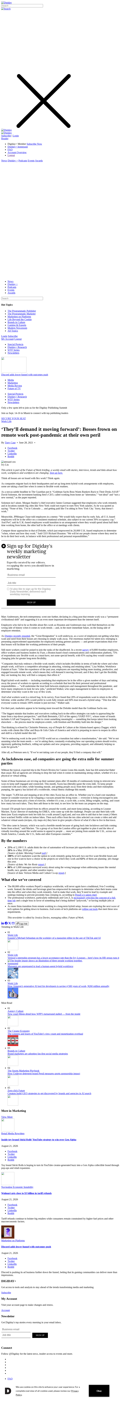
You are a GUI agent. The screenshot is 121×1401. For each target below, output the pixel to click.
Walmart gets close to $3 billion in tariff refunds (26, 1193)
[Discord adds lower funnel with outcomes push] (7, 1237)
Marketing (13, 382)
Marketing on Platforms (19, 316)
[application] (60, 1391)
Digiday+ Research (17, 347)
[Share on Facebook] (6, 923)
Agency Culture (15, 1011)
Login (16, 135)
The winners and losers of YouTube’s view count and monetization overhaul (45, 1033)
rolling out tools (90, 909)
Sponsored (13, 963)
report (41, 864)
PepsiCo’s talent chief (86, 895)
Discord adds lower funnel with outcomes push (24, 374)
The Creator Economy (19, 1031)
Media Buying (15, 385)
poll (44, 853)
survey (85, 649)
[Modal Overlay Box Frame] (60, 576)
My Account (7, 339)
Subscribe (6, 135)
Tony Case (10, 442)
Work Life (6, 421)
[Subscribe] (6, 133)
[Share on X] (9, 923)
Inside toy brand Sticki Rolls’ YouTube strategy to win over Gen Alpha (38, 1139)
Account (5, 1310)
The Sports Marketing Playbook (23, 1070)
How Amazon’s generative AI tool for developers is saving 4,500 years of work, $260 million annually (58, 986)
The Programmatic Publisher (22, 311)
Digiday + (13, 160)
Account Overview (17, 152)
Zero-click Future (16, 1090)
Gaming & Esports (17, 325)
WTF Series (14, 350)
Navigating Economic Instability (17, 1187)
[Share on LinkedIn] (2, 923)
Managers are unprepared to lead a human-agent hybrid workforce (40, 966)
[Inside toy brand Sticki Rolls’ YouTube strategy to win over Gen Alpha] (7, 1130)
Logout (11, 155)
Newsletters (13, 353)
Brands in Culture (16, 322)
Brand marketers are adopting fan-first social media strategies (38, 1053)
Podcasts (22, 160)
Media (11, 380)
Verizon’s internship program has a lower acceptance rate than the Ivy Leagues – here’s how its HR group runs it (63, 957)
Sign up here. (56, 473)
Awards (39, 160)
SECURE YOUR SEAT (13, 418)
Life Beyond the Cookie (20, 319)
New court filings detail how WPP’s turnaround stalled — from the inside (44, 1014)
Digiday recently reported (17, 636)
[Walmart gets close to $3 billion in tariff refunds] (7, 1184)
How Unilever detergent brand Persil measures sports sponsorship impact (44, 1073)
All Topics (13, 330)
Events (31, 160)
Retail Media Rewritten (12, 1133)
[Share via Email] (13, 923)
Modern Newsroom (17, 328)
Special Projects (15, 344)
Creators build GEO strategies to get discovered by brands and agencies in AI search (49, 1093)
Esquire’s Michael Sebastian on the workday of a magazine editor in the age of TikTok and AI (54, 938)
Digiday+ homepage (18, 146)
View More (7, 1117)
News (4, 160)
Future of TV (14, 388)
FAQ (10, 149)
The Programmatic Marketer (22, 313)
